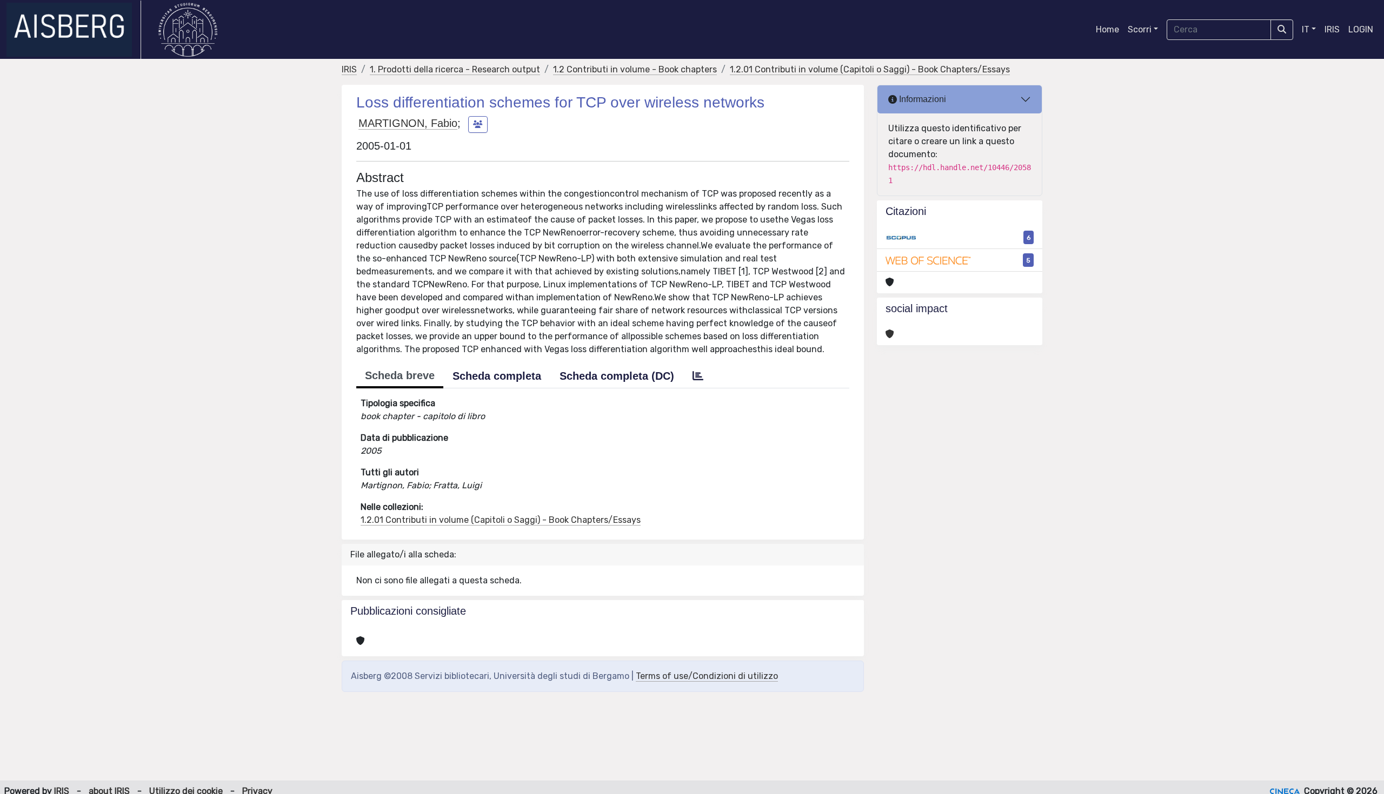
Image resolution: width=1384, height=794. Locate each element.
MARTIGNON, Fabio (407, 123)
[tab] (698, 376)
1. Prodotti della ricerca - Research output (455, 69)
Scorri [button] (1140, 29)
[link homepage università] (188, 30)
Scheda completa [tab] (497, 376)
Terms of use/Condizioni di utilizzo (707, 676)
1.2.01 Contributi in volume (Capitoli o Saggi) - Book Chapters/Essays (870, 69)
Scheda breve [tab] (400, 375)
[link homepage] (73, 30)
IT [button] (1305, 29)
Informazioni (921, 99)
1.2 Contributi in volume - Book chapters (635, 69)
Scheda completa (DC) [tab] (617, 376)
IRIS (1332, 29)
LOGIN (1360, 29)
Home (1107, 29)
